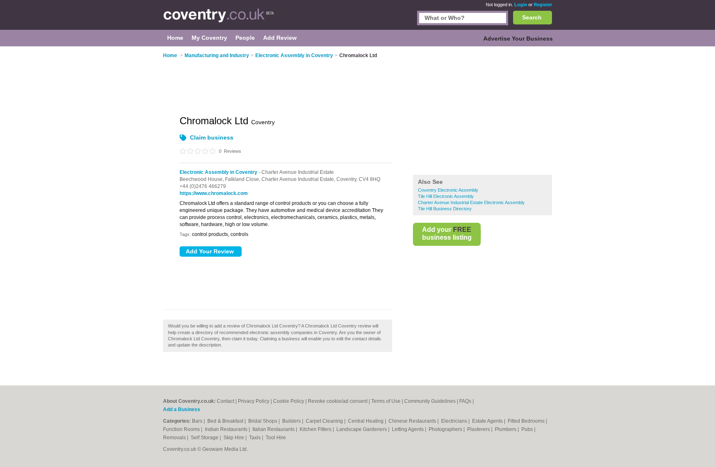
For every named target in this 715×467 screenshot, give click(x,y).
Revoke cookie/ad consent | (339, 401)
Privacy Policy (253, 401)
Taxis (255, 438)
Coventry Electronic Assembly (448, 190)
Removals (175, 438)
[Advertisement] (482, 111)
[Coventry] (218, 19)
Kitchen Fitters (316, 429)
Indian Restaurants (227, 429)
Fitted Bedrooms (527, 421)
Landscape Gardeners (362, 429)
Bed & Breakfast (226, 421)
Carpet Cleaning (325, 421)
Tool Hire (276, 438)
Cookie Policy (288, 401)
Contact (225, 401)
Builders (292, 421)
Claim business (211, 137)
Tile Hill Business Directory (445, 208)
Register (543, 4)
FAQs (465, 401)
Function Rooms (182, 429)
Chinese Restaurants (413, 421)
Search (532, 17)
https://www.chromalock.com (214, 193)
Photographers (446, 429)
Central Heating (366, 421)
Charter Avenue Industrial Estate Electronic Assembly (471, 202)
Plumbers (506, 429)
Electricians (454, 421)
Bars (198, 421)
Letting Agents (408, 429)
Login (520, 4)
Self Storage (205, 438)
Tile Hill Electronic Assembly (446, 196)
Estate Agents (488, 421)
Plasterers (479, 429)
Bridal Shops (263, 421)
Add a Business (181, 409)
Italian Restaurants (274, 429)
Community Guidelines (430, 401)
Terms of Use (386, 401)
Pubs (527, 429)
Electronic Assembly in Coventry (218, 172)
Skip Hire (234, 438)
